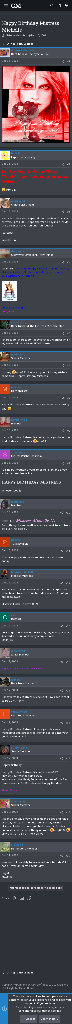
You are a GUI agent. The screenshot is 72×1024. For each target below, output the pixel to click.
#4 (68, 262)
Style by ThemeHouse (21, 988)
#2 (68, 164)
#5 (68, 333)
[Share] (63, 61)
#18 (68, 812)
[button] (6, 5)
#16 (68, 723)
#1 (68, 61)
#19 (68, 855)
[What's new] (66, 6)
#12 (68, 583)
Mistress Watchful (15, 35)
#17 (68, 758)
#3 (68, 212)
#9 (68, 463)
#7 (68, 398)
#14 (68, 662)
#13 (68, 626)
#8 (68, 430)
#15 (68, 690)
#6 (68, 365)
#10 (68, 512)
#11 (68, 551)
